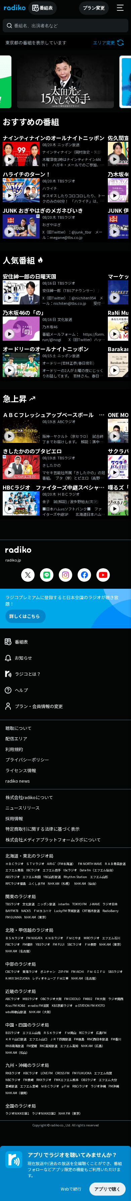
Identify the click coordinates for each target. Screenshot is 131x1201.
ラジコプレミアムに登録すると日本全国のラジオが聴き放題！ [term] (62, 600)
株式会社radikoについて (29, 797)
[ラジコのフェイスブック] (84, 575)
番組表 (46, 7)
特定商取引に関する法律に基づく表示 (42, 829)
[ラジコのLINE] (46, 575)
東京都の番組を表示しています (36, 42)
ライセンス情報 (20, 770)
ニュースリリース (22, 807)
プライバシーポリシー (27, 759)
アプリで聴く (107, 1189)
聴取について (18, 728)
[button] (109, 42)
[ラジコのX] (28, 575)
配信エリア (16, 738)
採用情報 (14, 818)
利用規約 (14, 749)
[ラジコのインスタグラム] (65, 575)
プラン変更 (94, 7)
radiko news (17, 781)
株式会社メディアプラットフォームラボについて (53, 839)
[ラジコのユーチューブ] (103, 575)
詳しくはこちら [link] (24, 616)
